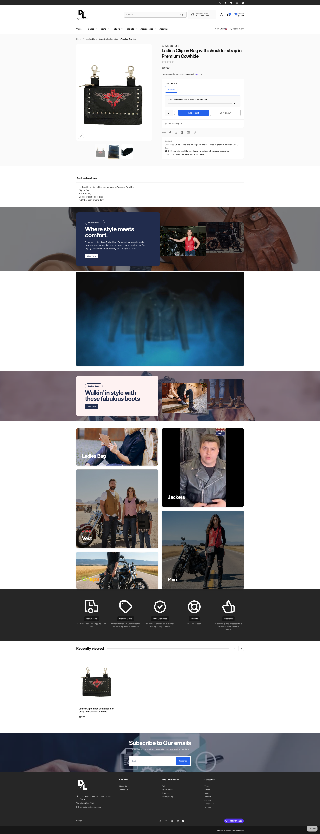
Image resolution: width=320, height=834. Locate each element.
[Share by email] (188, 132)
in (189, 151)
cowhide (184, 151)
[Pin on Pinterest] (182, 132)
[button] (239, 15)
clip (178, 151)
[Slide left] (234, 648)
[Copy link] (195, 132)
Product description (87, 178)
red (209, 151)
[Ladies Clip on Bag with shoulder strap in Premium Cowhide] (97, 699)
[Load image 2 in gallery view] (114, 151)
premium (203, 151)
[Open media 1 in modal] (114, 92)
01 (166, 151)
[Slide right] (241, 648)
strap (222, 151)
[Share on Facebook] (170, 132)
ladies (193, 151)
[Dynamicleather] (82, 790)
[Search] (182, 15)
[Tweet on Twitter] (176, 132)
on (198, 151)
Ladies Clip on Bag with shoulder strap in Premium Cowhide (96, 710)
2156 (170, 151)
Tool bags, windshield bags (192, 154)
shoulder (215, 151)
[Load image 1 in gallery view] (100, 151)
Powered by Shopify (238, 830)
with (227, 151)
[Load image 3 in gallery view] (127, 151)
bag (174, 151)
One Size (171, 89)
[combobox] (155, 15)
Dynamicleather (170, 46)
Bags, (178, 154)
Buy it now (225, 113)
